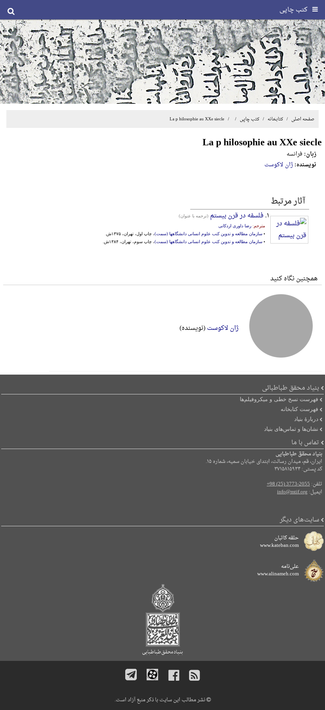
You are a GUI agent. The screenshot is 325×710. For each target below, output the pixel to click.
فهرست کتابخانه (299, 409)
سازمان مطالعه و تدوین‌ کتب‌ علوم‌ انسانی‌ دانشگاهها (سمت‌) (208, 233)
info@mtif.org (292, 492)
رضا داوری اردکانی (234, 225)
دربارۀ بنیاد (306, 419)
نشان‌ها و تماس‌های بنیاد (291, 429)
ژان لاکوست (278, 165)
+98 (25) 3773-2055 (288, 484)
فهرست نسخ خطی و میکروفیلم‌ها (279, 399)
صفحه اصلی (302, 119)
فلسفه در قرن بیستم (237, 216)
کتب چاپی (249, 119)
